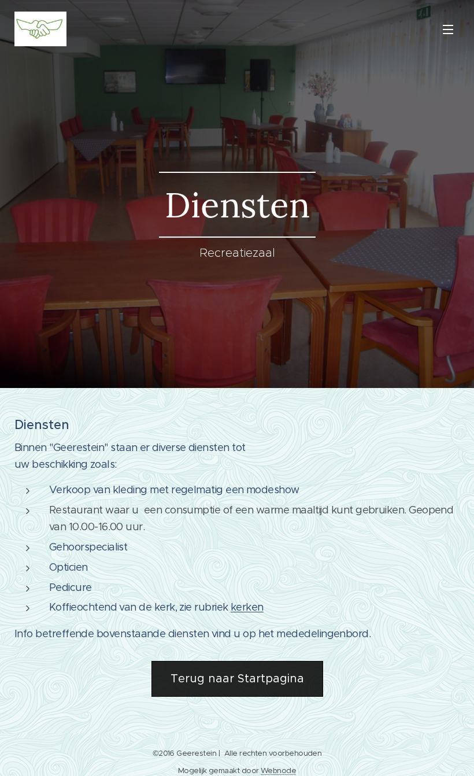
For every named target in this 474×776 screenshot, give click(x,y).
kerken (247, 607)
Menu (448, 28)
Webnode (278, 770)
